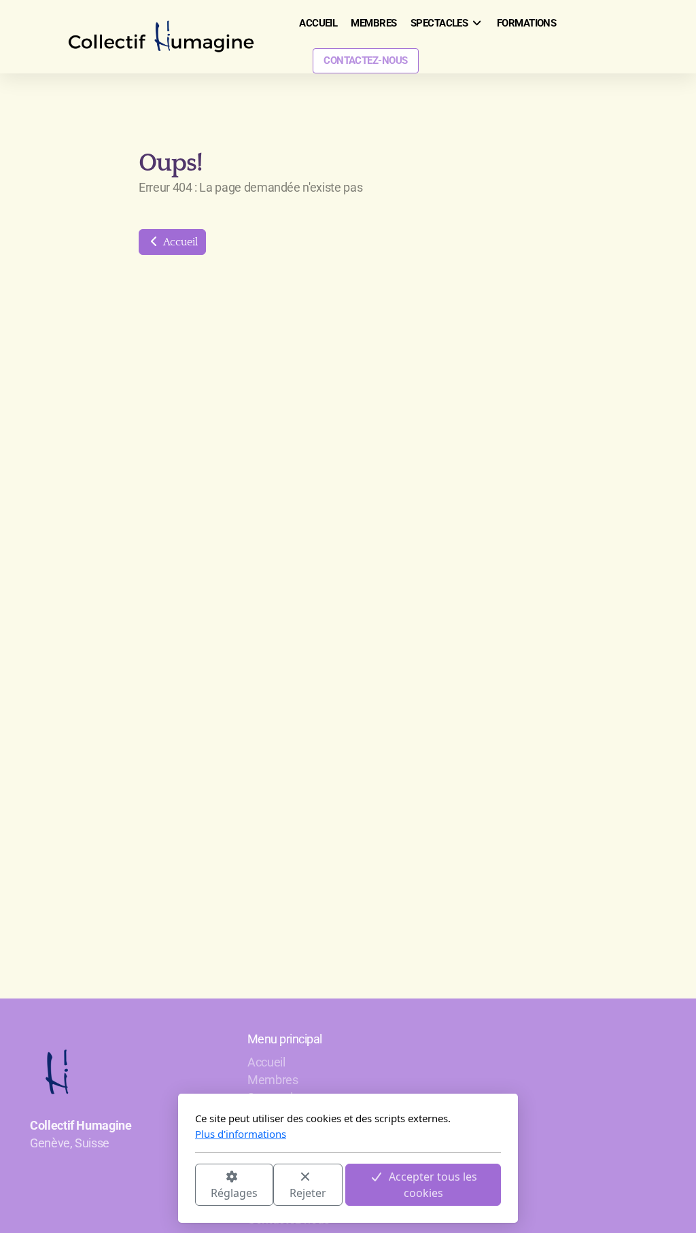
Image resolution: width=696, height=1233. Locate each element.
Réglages (234, 1192)
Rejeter (308, 1192)
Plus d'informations (240, 1134)
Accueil (179, 242)
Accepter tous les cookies (433, 1184)
